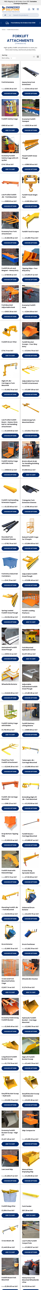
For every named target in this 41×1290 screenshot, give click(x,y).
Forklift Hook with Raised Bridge (8, 871)
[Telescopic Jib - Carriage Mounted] (30, 749)
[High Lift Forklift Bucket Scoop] (30, 1045)
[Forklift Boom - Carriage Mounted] (30, 822)
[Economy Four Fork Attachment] (10, 220)
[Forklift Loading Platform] (30, 599)
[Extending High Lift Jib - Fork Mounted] (30, 785)
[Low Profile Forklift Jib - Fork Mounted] (10, 183)
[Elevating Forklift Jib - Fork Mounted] (10, 896)
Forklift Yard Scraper (30, 232)
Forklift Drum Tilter (9, 342)
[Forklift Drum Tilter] (10, 330)
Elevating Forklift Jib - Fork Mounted (10, 908)
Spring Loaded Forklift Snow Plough (10, 612)
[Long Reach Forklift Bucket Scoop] (10, 1045)
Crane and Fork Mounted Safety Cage (8, 981)
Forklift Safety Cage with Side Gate (10, 462)
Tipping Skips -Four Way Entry (30, 269)
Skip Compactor (28, 1130)
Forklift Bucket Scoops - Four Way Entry (29, 344)
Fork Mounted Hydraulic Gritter (29, 648)
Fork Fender (27, 1206)
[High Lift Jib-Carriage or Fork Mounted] (10, 369)
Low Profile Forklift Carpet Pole (29, 1242)
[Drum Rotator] (10, 933)
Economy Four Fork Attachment (9, 232)
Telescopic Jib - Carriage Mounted (29, 761)
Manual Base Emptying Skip (27, 1170)
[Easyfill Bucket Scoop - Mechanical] (30, 1082)
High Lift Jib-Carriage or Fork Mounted (8, 383)
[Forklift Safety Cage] (10, 107)
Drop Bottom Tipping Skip (10, 835)
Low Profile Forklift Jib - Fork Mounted (9, 196)
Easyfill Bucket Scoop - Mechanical (30, 1095)
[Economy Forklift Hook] (30, 294)
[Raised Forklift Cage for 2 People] (30, 525)
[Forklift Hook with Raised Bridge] (10, 859)
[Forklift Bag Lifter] (10, 1195)
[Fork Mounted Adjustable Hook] (10, 293)
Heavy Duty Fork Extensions (28, 83)
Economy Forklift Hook (28, 306)
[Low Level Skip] (10, 1158)
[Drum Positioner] (30, 933)
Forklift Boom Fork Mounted (9, 1279)
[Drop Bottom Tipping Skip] (10, 822)
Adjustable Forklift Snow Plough (29, 575)
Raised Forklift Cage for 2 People (30, 538)
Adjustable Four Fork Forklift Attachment (30, 382)
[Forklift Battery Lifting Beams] (30, 712)
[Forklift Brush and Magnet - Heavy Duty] (10, 257)
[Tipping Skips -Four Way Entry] (30, 257)
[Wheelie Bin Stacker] (30, 967)
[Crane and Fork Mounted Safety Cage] (10, 967)
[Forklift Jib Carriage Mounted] (10, 785)
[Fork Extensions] (10, 71)
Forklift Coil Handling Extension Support (10, 501)
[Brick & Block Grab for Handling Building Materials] (30, 450)
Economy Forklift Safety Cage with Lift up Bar (10, 158)
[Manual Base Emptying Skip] (30, 1158)
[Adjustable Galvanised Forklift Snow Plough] (30, 673)
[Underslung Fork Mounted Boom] (30, 408)
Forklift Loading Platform (28, 612)
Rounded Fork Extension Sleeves (9, 538)
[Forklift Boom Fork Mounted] (10, 1266)
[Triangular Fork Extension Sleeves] (30, 489)
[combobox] (20, 15)
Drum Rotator (7, 944)
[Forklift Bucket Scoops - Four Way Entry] (30, 330)
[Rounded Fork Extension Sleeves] (10, 525)
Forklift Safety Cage (10, 119)
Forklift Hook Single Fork (29, 196)
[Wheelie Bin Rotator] (10, 673)
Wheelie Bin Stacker (30, 979)
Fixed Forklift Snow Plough (29, 157)
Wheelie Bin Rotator (9, 684)
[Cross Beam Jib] (10, 1229)
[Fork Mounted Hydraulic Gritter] (30, 636)
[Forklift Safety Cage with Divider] (10, 712)
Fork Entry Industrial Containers (10, 575)
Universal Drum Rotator (28, 908)
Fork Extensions (8, 82)
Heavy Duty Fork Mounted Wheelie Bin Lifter (30, 1280)
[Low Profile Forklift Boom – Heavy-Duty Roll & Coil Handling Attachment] (10, 408)
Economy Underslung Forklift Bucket (10, 1019)
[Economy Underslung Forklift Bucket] (10, 1006)
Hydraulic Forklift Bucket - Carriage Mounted (29, 1020)
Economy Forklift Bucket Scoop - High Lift (10, 1132)
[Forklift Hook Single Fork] (30, 183)
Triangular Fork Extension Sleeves (29, 501)
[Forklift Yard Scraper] (30, 220)
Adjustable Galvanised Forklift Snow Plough (29, 686)
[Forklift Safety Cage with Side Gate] (10, 449)
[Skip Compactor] (30, 1119)
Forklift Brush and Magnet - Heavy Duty (10, 269)
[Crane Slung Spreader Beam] (30, 859)
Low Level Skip (7, 1169)
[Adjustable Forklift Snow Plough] (30, 562)
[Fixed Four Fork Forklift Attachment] (10, 748)
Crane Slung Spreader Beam (28, 872)
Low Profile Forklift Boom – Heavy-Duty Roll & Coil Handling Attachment (9, 423)
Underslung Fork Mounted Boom (28, 421)
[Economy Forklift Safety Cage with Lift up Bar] (10, 144)
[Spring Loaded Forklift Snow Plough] (10, 599)
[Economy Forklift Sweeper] (30, 107)
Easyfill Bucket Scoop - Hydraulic (10, 1095)
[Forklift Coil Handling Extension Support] (10, 488)
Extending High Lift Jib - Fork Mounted (29, 798)
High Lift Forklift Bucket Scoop (28, 1058)
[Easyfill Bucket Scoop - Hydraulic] (10, 1082)
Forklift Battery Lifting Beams (28, 724)
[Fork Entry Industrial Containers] (10, 562)
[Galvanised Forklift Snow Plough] (10, 636)
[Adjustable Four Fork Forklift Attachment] (30, 369)
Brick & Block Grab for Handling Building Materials (30, 463)
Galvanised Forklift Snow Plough (9, 648)
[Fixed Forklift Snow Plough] (30, 144)
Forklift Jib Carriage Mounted (10, 798)
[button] (33, 9)
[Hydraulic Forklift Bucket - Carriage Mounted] (30, 1006)
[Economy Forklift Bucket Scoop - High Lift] (10, 1119)
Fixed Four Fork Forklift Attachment (10, 761)
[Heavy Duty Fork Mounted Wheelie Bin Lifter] (30, 1266)
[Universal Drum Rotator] (30, 896)
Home (3, 29)
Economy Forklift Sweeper (28, 120)
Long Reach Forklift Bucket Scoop (9, 1058)
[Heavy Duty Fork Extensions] (30, 71)
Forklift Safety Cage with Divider (10, 724)
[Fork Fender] (30, 1195)
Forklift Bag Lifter (8, 1206)
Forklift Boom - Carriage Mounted (29, 835)
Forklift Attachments (13, 29)
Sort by (4, 55)
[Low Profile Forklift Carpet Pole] (30, 1229)
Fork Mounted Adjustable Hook (8, 306)
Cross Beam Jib (8, 1241)
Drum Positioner (28, 944)
